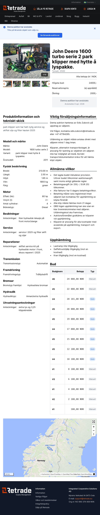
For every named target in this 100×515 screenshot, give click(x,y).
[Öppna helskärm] (94, 422)
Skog (69, 16)
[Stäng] (95, 28)
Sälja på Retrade (45, 9)
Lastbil (48, 16)
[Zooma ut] (94, 430)
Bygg (77, 16)
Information (76, 2)
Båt (6, 21)
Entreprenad (10, 16)
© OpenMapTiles (67, 474)
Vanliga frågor (41, 496)
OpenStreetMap (86, 474)
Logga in (91, 9)
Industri (86, 16)
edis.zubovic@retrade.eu (82, 131)
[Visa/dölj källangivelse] (94, 474)
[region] (50, 447)
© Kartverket (44, 474)
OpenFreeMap (55, 474)
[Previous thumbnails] (4, 84)
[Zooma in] (94, 427)
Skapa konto (70, 9)
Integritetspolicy (42, 504)
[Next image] (45, 61)
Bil (29, 16)
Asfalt (21, 16)
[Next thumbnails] (49, 84)
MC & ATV (37, 16)
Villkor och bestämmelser (46, 500)
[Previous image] (8, 61)
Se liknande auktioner (50, 35)
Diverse (14, 21)
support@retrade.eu (83, 498)
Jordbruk (59, 16)
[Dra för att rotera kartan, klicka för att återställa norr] (94, 434)
